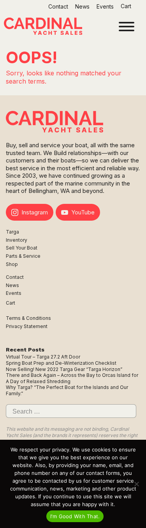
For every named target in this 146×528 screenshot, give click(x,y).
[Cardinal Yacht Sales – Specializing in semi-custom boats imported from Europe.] (43, 27)
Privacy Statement (26, 326)
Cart (127, 6)
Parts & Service (23, 256)
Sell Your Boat (21, 248)
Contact (58, 6)
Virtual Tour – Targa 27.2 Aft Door (43, 357)
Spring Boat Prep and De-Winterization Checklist (61, 363)
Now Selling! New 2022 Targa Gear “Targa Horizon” (64, 369)
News (82, 6)
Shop (12, 264)
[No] (136, 484)
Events (105, 6)
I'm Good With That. (75, 516)
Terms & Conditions (28, 318)
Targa (12, 232)
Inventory (16, 240)
